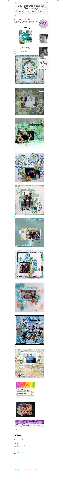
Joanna (15, 248)
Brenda (15, 151)
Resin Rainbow (21, 380)
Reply (17, 450)
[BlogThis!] (23, 439)
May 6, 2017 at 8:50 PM (21, 452)
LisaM (17, 452)
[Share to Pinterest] (25, 439)
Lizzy (14, 313)
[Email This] (22, 439)
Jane (14, 216)
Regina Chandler (26, 380)
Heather (15, 183)
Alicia (15, 346)
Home (15, 15)
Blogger (35, 477)
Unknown (17, 445)
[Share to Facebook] (24, 439)
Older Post (35, 469)
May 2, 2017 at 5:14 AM (22, 445)
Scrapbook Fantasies (32, 380)
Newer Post (15, 469)
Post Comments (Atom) (20, 470)
